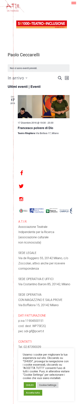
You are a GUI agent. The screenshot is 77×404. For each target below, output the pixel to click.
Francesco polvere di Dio (35, 128)
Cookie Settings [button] (47, 385)
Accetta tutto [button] (33, 392)
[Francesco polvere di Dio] (44, 106)
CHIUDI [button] (30, 385)
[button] (73, 3)
